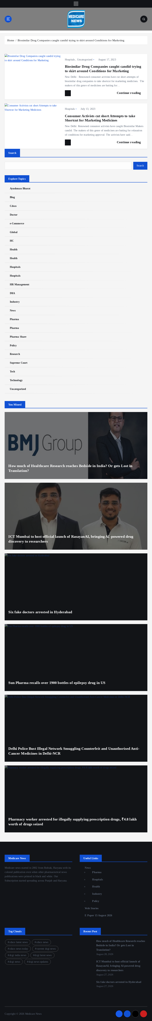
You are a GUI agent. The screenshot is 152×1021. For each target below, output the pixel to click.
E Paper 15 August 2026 (98, 915)
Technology (16, 380)
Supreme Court (18, 362)
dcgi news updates (38, 961)
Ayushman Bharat (20, 188)
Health (13, 249)
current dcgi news (46, 948)
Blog (12, 197)
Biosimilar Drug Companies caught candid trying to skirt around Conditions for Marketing (71, 40)
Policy (13, 345)
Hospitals (70, 59)
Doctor (13, 214)
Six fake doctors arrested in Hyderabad (40, 612)
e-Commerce (17, 223)
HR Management (19, 284)
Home (10, 40)
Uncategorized (84, 59)
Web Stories (91, 908)
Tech (12, 371)
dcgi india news (17, 955)
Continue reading (129, 93)
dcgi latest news (43, 955)
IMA (12, 293)
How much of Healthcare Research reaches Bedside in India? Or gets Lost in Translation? (120, 945)
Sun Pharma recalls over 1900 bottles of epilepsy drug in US (56, 683)
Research (15, 354)
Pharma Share (18, 336)
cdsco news (42, 942)
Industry (14, 301)
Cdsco (13, 206)
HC (12, 240)
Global (13, 232)
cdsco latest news (18, 942)
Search (12, 152)
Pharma (14, 319)
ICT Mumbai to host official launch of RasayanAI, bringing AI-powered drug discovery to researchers (118, 966)
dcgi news (14, 961)
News (13, 310)
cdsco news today (18, 948)
